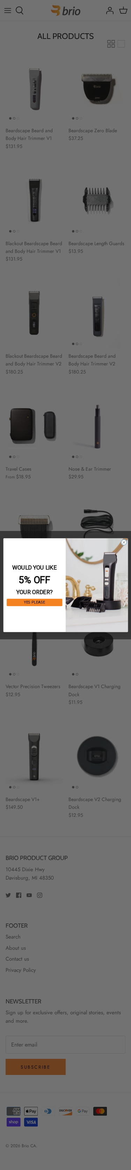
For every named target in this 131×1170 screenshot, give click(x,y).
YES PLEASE (34, 602)
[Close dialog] (123, 542)
